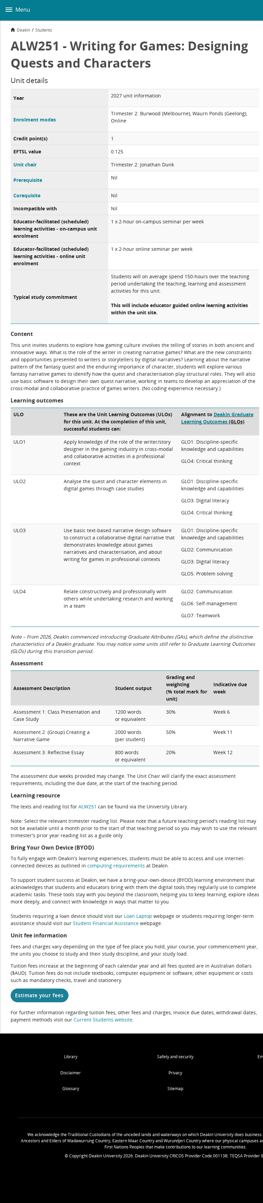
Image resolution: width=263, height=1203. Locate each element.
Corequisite (26, 195)
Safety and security (175, 1057)
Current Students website (103, 1019)
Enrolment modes (34, 119)
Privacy (175, 1073)
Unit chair (25, 164)
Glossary (70, 1088)
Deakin (23, 30)
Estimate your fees (39, 995)
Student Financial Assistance (106, 923)
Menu (22, 9)
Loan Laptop (138, 916)
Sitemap (175, 1088)
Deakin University (250, 10)
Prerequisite (27, 180)
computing (100, 865)
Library (70, 1057)
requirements (129, 865)
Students (43, 30)
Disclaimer (70, 1073)
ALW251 (87, 806)
